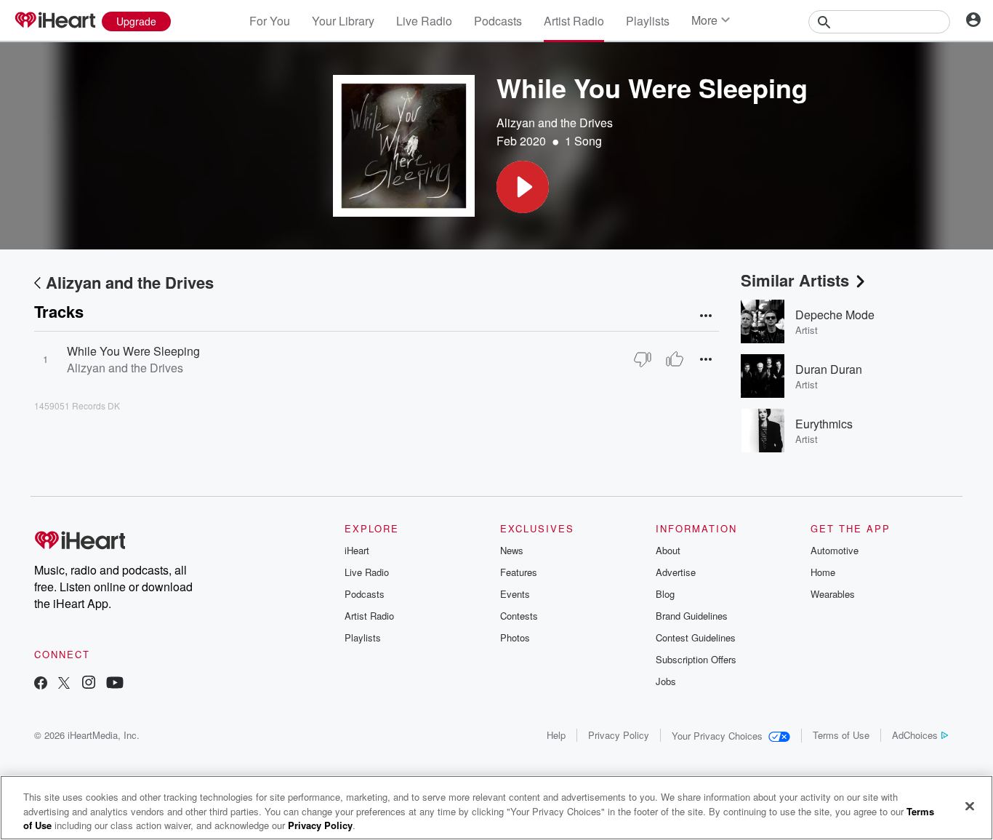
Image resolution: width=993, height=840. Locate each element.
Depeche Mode (835, 314)
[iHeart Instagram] (88, 684)
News (511, 550)
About (668, 550)
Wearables (833, 594)
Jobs (666, 681)
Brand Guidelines (692, 616)
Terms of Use (841, 735)
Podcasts (498, 20)
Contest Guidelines (696, 637)
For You (269, 20)
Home (823, 572)
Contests (519, 616)
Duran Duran (828, 369)
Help (556, 735)
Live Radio (424, 20)
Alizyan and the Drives (554, 122)
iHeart (357, 550)
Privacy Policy (618, 735)
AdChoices (915, 735)
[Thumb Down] (643, 359)
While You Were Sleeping (133, 351)
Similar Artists (795, 280)
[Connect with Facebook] (40, 684)
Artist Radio (574, 20)
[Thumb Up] (675, 359)
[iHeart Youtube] (115, 684)
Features (518, 572)
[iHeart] (54, 21)
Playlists (648, 20)
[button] (522, 187)
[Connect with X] (64, 684)
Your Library (343, 20)
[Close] (970, 806)
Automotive (835, 550)
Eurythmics (824, 423)
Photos (515, 637)
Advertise (676, 572)
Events (515, 594)
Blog (665, 594)
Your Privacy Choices (717, 736)
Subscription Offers (696, 659)
